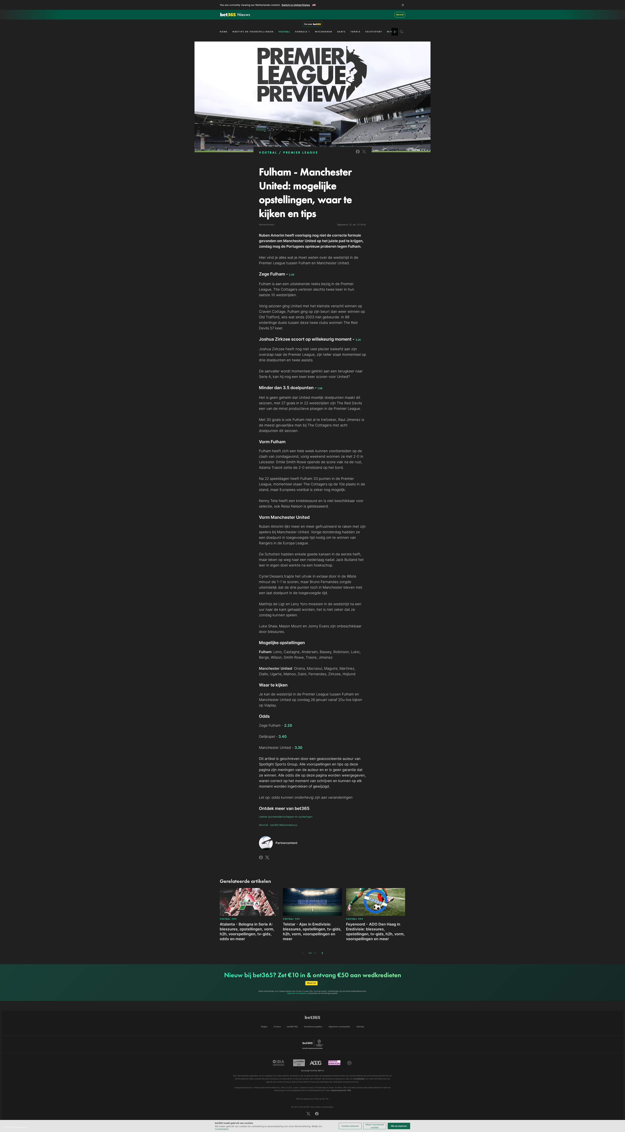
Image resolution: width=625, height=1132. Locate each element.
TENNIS (355, 31)
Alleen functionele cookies (374, 1126)
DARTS (341, 31)
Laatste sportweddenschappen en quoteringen (285, 816)
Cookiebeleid (222, 1129)
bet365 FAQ (292, 1026)
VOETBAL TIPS (228, 919)
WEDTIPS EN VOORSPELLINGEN (253, 31)
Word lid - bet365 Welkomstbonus (278, 825)
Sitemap (360, 1026)
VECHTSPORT (373, 31)
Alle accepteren (399, 1126)
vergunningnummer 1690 (341, 1090)
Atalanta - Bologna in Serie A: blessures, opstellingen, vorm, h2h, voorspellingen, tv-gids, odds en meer (247, 931)
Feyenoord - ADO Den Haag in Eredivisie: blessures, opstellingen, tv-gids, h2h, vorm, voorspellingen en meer (375, 931)
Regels (264, 1026)
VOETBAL (284, 31)
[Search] (401, 32)
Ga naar (308, 24)
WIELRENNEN (323, 31)
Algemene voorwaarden (297, 993)
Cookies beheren (350, 1126)
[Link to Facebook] (358, 154)
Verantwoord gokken (313, 1026)
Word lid (399, 15)
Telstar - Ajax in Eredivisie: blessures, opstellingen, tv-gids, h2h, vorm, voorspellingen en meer (312, 931)
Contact (277, 1026)
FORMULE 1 (302, 31)
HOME (224, 31)
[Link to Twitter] (364, 154)
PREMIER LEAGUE (300, 152)
